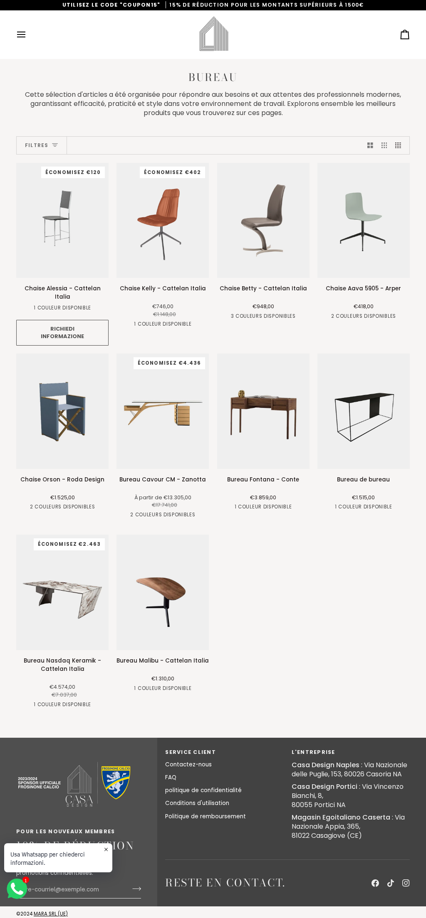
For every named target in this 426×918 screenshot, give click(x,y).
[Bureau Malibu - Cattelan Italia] (162, 592)
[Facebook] (375, 883)
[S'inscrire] (134, 888)
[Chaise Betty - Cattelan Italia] (263, 220)
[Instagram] (406, 883)
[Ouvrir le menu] (28, 34)
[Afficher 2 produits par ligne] (370, 146)
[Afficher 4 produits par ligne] (400, 146)
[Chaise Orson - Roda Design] (62, 411)
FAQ (170, 777)
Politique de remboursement (205, 816)
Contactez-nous (188, 764)
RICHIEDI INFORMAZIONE (62, 332)
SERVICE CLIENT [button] (190, 752)
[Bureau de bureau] (363, 411)
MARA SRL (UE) (51, 914)
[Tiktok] (390, 883)
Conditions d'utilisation (197, 803)
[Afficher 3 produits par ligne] (384, 146)
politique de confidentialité (203, 790)
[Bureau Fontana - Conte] (263, 411)
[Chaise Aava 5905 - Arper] (363, 220)
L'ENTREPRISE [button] (313, 752)
